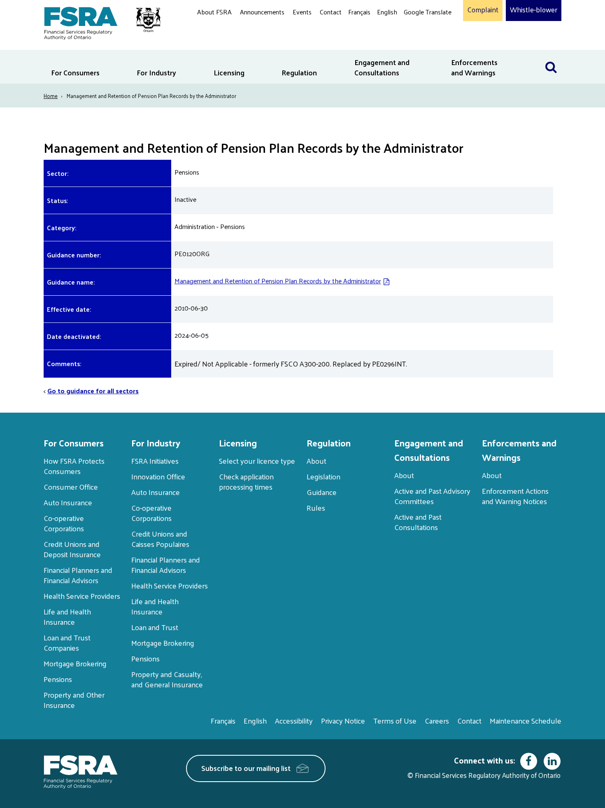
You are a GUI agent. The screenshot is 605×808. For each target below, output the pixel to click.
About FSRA (214, 12)
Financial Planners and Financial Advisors (78, 575)
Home (51, 95)
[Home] (98, 21)
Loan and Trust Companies (67, 642)
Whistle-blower (533, 10)
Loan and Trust (154, 627)
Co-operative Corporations (64, 523)
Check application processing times (246, 481)
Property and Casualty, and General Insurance (167, 679)
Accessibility (294, 720)
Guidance (322, 492)
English (387, 12)
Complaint (482, 10)
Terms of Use (395, 720)
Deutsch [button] (417, 31)
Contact (331, 12)
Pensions (58, 679)
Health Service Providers (82, 596)
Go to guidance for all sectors (93, 391)
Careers (437, 720)
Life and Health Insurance (67, 616)
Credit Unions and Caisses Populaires (160, 538)
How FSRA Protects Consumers (74, 465)
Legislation (323, 476)
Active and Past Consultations (418, 521)
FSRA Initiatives (155, 460)
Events (302, 12)
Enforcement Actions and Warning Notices (515, 496)
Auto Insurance (68, 502)
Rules (316, 507)
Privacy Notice (343, 720)
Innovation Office (158, 476)
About (316, 460)
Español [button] (417, 43)
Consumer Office (71, 486)
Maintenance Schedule (525, 720)
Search (551, 55)
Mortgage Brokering (75, 663)
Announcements (262, 12)
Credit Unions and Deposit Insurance (72, 549)
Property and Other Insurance (74, 699)
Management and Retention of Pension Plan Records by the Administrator (278, 281)
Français (359, 12)
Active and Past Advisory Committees (432, 496)
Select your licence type (257, 460)
